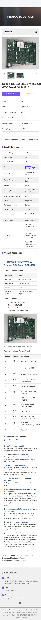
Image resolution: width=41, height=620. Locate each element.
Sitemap (17, 610)
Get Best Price (11, 94)
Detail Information (11, 140)
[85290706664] (19, 604)
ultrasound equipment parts (13, 558)
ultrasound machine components (20, 555)
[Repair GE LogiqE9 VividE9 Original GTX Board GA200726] (20, 53)
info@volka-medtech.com (14, 598)
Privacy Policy (8, 610)
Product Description (29, 140)
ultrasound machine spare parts (14, 561)
